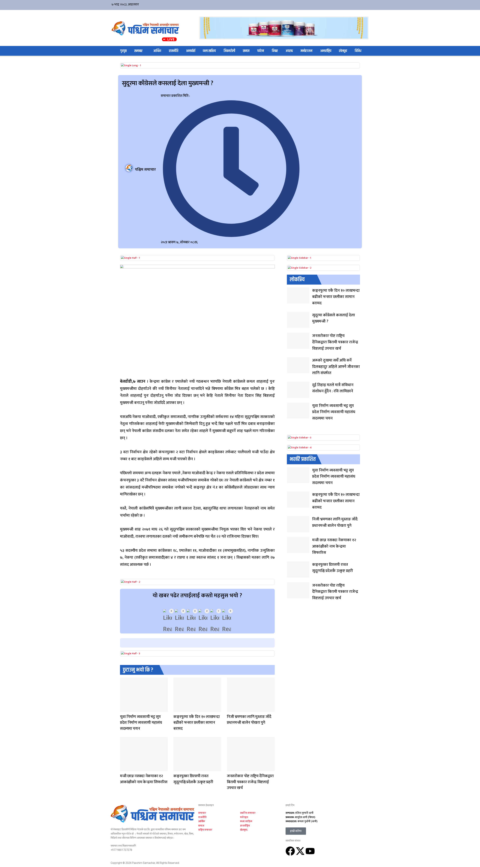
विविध (358, 51)
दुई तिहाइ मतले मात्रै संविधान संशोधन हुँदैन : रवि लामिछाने (332, 388)
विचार (275, 51)
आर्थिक (157, 51)
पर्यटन (260, 51)
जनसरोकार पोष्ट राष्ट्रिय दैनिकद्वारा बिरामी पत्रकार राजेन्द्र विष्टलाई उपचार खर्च (250, 782)
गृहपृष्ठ (123, 51)
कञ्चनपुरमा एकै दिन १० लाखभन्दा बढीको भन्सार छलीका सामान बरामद (196, 722)
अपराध (289, 51)
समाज (246, 51)
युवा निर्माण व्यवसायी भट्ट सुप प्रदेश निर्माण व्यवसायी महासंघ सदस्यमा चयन (141, 722)
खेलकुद (343, 51)
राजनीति (173, 51)
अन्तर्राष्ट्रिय (325, 51)
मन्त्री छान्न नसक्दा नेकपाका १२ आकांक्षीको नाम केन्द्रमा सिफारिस (143, 779)
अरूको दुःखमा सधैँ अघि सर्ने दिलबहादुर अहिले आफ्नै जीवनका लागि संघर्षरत (336, 366)
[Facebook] (290, 851)
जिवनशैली (229, 51)
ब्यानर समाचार (230, 709)
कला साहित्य (209, 51)
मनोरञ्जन (306, 51)
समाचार (138, 51)
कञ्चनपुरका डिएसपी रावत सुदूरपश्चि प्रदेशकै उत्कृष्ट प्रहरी (193, 779)
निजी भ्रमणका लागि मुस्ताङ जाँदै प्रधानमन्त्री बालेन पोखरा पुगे (249, 719)
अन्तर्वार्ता (190, 51)
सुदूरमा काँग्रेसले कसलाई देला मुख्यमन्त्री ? (333, 318)
